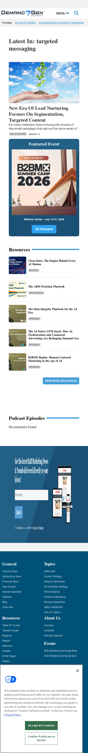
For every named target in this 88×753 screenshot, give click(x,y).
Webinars (34, 319)
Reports (33, 270)
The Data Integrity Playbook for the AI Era (52, 311)
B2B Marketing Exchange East (60, 656)
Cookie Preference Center (41, 738)
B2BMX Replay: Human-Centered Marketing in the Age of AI (49, 359)
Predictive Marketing (55, 597)
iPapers (6, 661)
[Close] (77, 670)
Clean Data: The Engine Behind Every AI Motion (52, 262)
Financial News (10, 581)
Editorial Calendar (53, 635)
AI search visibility (25, 22)
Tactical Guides (10, 630)
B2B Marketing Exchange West (60, 651)
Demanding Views (11, 576)
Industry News (18, 134)
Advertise (49, 630)
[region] (41, 709)
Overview (49, 625)
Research (7, 635)
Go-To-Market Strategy (56, 586)
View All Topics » (53, 612)
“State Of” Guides (11, 625)
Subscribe (7, 607)
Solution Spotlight (11, 592)
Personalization (52, 592)
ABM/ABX (49, 571)
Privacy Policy (12, 714)
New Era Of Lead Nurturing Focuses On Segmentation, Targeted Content (38, 113)
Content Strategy (53, 576)
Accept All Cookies (41, 725)
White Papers (36, 293)
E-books (6, 651)
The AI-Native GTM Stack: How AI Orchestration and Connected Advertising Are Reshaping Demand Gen (53, 334)
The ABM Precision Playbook (46, 286)
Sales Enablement (53, 607)
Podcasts (7, 597)
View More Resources (61, 381)
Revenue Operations (54, 602)
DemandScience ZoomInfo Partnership (61, 22)
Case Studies (9, 586)
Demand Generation (54, 581)
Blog (4, 602)
